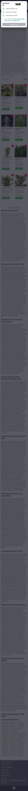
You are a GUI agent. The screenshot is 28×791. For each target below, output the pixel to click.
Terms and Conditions (19, 19)
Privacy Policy (7, 20)
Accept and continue (14, 24)
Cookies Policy (16, 20)
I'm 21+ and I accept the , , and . (14, 19)
